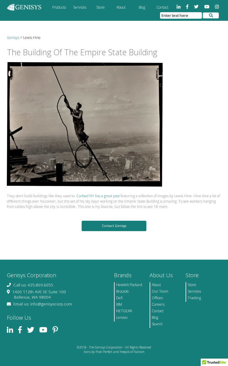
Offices (157, 297)
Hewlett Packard (129, 284)
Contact (162, 7)
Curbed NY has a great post (98, 195)
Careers (158, 304)
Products (59, 7)
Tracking (194, 297)
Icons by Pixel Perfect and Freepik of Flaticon (114, 352)
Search (157, 323)
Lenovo (121, 317)
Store (100, 7)
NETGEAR (124, 310)
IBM (119, 304)
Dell (119, 297)
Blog (142, 7)
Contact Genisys (114, 226)
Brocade (122, 291)
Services (79, 7)
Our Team (160, 291)
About (121, 7)
